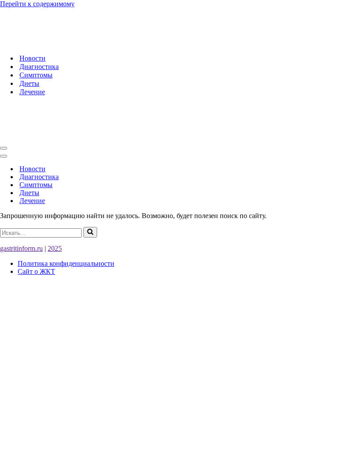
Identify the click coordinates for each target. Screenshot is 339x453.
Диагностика (39, 66)
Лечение (32, 92)
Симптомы (36, 75)
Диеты (29, 83)
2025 (55, 248)
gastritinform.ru (21, 248)
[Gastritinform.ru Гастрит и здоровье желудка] (118, 42)
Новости (32, 58)
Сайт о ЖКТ (36, 271)
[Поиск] (90, 232)
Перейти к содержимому (37, 4)
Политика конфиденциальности (66, 263)
